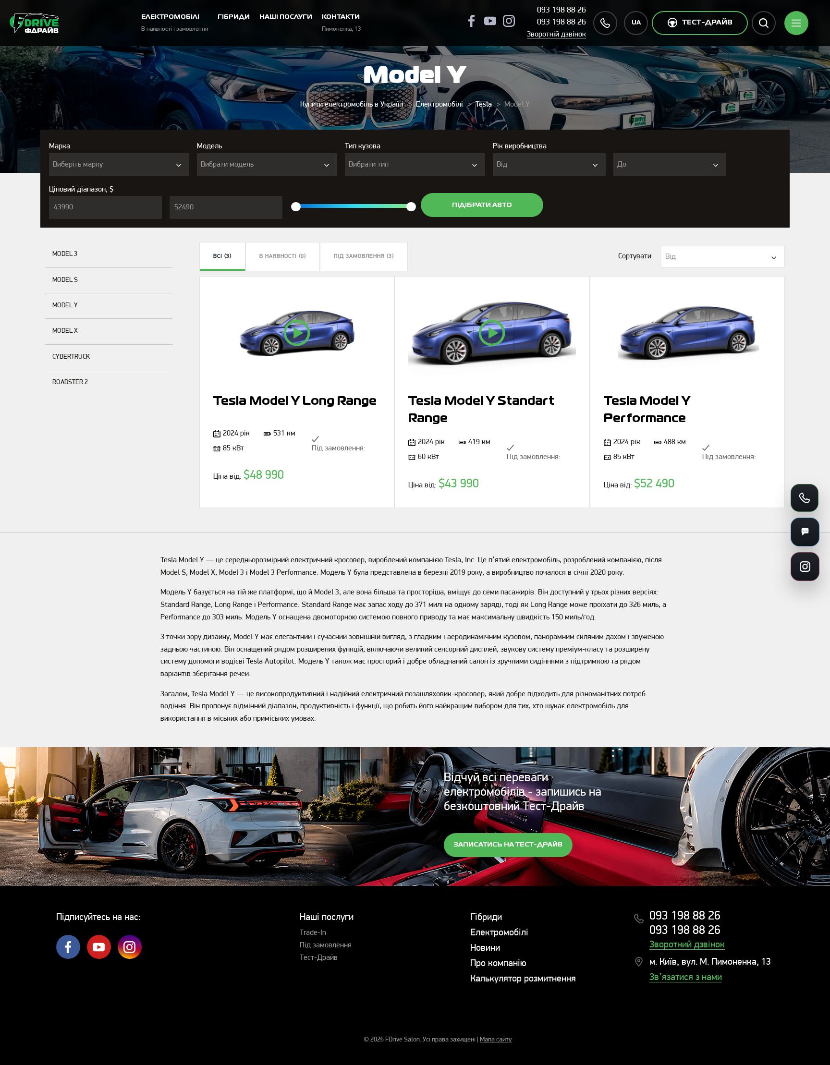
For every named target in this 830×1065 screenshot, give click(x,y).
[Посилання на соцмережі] (805, 566)
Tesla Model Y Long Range (295, 401)
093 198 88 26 (561, 10)
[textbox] (119, 164)
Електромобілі (439, 105)
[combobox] (119, 164)
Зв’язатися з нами (685, 977)
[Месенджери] (805, 532)
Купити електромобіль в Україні (351, 105)
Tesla (484, 105)
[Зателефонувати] (804, 498)
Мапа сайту (496, 1039)
